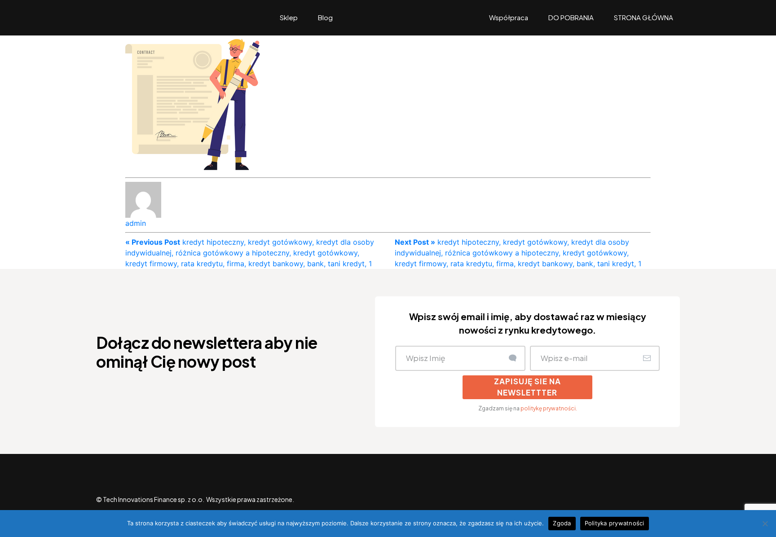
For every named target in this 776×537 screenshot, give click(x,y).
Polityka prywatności (614, 523)
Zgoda (562, 523)
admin (135, 223)
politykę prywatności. (548, 408)
